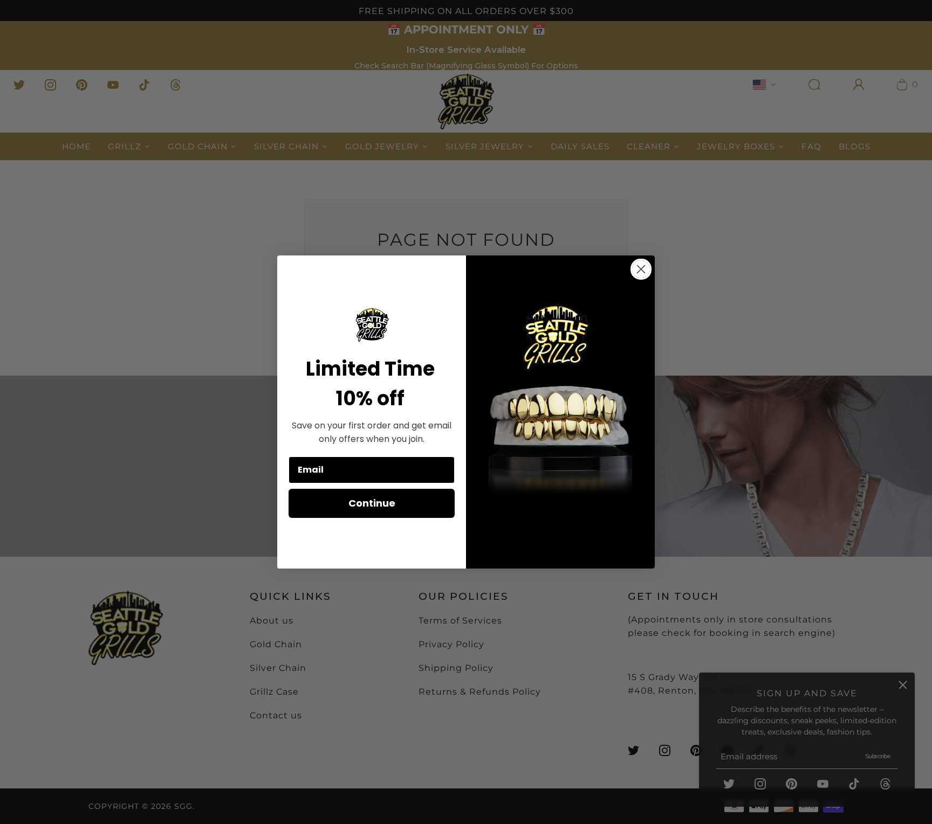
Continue (371, 503)
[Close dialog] (641, 269)
